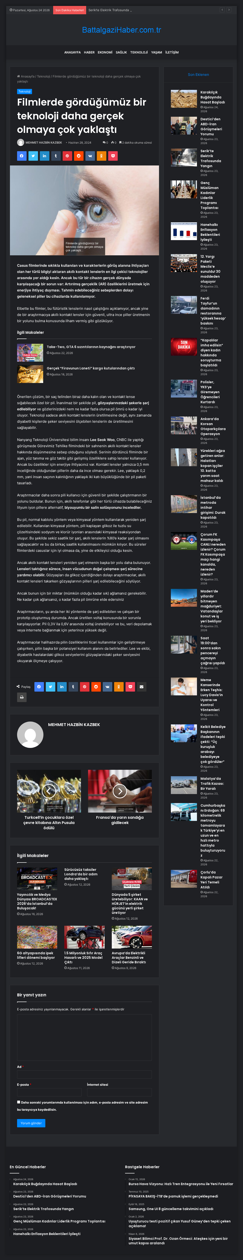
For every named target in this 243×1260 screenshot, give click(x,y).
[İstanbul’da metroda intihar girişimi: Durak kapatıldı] (184, 504)
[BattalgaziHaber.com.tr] (121, 30)
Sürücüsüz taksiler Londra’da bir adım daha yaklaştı (81, 874)
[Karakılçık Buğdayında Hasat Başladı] (184, 99)
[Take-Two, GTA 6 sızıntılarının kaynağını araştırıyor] (30, 353)
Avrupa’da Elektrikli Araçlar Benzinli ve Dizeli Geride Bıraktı (129, 957)
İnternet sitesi (97, 1084)
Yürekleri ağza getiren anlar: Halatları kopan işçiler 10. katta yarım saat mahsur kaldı (213, 465)
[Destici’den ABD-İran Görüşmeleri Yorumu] (184, 126)
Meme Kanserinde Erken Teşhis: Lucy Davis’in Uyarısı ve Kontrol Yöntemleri (212, 695)
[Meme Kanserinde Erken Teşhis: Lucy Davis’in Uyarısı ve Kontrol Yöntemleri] (184, 686)
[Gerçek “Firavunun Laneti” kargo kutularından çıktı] (30, 374)
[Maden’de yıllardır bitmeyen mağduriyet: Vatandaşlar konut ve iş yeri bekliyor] (184, 598)
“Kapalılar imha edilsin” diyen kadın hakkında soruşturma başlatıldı (212, 353)
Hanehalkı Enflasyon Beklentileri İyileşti (210, 232)
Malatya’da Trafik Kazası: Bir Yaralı (212, 783)
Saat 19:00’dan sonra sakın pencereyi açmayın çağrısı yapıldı (213, 650)
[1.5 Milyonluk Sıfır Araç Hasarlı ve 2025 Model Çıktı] (84, 937)
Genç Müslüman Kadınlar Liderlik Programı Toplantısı (210, 195)
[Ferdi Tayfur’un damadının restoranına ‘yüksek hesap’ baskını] (184, 305)
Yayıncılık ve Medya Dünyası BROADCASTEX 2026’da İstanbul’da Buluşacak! (37, 901)
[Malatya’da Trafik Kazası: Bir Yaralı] (184, 785)
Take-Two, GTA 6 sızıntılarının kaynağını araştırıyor (91, 346)
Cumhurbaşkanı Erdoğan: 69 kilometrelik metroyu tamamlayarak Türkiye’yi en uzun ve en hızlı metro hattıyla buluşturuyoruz (213, 830)
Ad (20, 1067)
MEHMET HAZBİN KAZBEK (44, 142)
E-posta (24, 1084)
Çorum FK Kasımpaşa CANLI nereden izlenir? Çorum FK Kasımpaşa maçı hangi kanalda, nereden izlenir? (213, 554)
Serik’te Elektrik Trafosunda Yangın (114, 10)
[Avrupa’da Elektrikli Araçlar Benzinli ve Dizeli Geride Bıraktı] (132, 937)
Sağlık (121, 52)
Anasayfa (72, 52)
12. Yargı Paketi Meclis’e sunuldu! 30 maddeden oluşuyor (210, 269)
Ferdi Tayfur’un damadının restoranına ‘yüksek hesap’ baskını (213, 311)
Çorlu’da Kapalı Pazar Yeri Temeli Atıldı (212, 880)
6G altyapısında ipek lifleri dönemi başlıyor (36, 955)
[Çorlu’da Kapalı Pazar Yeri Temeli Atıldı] (184, 879)
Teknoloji (139, 52)
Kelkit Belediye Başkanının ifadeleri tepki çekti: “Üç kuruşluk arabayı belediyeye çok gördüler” (213, 744)
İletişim (172, 52)
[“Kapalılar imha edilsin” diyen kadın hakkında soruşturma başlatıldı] (184, 347)
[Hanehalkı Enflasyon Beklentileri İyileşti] (184, 231)
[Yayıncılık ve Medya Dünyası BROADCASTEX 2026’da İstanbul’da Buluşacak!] (37, 878)
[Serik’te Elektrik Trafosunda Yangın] (184, 157)
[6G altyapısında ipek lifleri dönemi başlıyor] (37, 937)
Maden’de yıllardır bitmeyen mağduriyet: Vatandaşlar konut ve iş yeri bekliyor (212, 606)
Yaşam (156, 52)
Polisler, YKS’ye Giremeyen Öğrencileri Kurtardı (210, 392)
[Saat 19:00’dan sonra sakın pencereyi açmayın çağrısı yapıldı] (184, 645)
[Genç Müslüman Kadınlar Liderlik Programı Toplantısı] (184, 189)
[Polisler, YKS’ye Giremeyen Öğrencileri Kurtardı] (184, 388)
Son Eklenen (198, 74)
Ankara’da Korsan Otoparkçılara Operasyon (213, 426)
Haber (89, 52)
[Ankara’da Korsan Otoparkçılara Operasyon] (184, 425)
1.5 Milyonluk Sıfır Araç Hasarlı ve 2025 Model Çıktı (83, 957)
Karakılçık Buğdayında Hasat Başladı (213, 97)
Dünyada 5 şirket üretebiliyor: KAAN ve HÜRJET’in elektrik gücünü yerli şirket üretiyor (130, 903)
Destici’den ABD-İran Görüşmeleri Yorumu (211, 126)
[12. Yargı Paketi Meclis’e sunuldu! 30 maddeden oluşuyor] (184, 263)
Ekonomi (105, 52)
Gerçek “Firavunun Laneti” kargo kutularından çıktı (91, 368)
